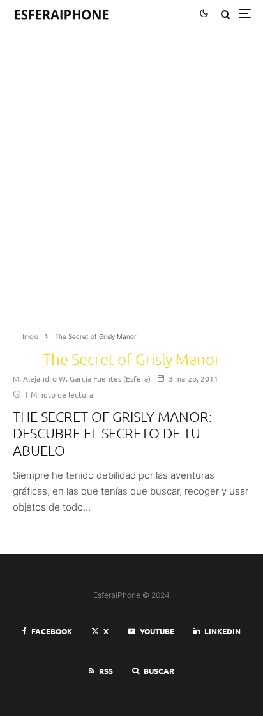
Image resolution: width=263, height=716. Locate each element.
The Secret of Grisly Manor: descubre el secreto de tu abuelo (112, 433)
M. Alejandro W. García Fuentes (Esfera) (82, 378)
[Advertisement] (131, 183)
